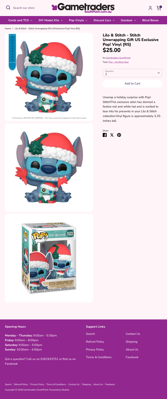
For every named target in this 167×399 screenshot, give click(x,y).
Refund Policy (95, 342)
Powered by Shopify (59, 389)
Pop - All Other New (118, 62)
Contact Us (133, 334)
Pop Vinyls (77, 20)
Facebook (132, 357)
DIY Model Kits (49, 20)
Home (8, 28)
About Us (132, 349)
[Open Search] (8, 7)
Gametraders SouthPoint (118, 57)
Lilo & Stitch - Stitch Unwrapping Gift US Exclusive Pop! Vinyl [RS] (47, 28)
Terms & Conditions (99, 357)
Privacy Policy (95, 349)
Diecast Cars (103, 20)
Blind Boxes (150, 20)
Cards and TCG (19, 20)
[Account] (150, 8)
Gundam (127, 20)
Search (90, 334)
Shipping (131, 342)
